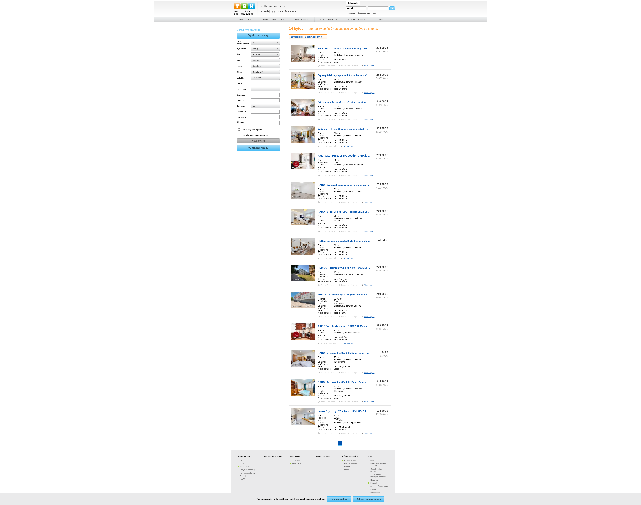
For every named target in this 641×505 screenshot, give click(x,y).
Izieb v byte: (242, 89)
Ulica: (239, 84)
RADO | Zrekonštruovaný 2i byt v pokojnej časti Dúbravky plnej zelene (358, 185)
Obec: (239, 72)
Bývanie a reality (351, 460)
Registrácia (350, 13)
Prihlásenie (296, 460)
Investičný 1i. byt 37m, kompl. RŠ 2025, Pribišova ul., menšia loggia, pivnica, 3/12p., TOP (368, 411)
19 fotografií (296, 141)
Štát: (239, 55)
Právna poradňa (350, 463)
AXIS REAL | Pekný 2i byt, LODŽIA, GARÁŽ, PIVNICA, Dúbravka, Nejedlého (360, 155)
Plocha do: (241, 117)
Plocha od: (241, 112)
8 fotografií (296, 197)
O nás (346, 470)
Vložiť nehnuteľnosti (273, 456)
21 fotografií (296, 167)
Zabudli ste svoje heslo (367, 13)
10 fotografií (296, 60)
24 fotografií (296, 423)
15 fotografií (296, 253)
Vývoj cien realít (323, 456)
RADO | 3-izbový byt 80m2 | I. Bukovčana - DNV (344, 353)
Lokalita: (241, 78)
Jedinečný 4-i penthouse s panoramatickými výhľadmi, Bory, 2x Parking (358, 129)
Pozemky (243, 476)
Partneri (373, 483)
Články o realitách (350, 456)
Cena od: (241, 95)
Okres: (240, 66)
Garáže (243, 479)
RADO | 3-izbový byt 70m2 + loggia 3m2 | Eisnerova (347, 211)
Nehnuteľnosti (244, 456)
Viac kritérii (258, 140)
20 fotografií (296, 365)
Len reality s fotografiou (252, 130)
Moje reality (295, 456)
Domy (242, 463)
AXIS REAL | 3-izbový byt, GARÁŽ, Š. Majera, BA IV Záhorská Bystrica (357, 326)
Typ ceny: (241, 106)
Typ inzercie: (242, 49)
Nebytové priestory (247, 470)
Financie (347, 467)
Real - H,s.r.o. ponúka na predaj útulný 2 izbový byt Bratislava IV (354, 48)
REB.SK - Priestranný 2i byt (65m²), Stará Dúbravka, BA (349, 267)
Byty (241, 460)
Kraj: (239, 60)
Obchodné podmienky (379, 486)
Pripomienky (375, 493)
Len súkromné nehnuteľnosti (255, 135)
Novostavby (245, 467)
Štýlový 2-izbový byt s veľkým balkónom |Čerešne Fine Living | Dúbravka (359, 75)
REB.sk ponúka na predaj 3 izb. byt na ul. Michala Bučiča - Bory (354, 241)
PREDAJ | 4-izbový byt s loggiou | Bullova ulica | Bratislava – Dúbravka (358, 294)
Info (370, 456)
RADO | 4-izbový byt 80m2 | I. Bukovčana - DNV (344, 382)
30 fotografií (296, 338)
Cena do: (241, 100)
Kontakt (373, 489)
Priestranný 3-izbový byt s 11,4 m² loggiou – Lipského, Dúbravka (354, 102)
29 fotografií (296, 87)
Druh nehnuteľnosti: (243, 42)
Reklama (374, 480)
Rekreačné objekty (247, 473)
